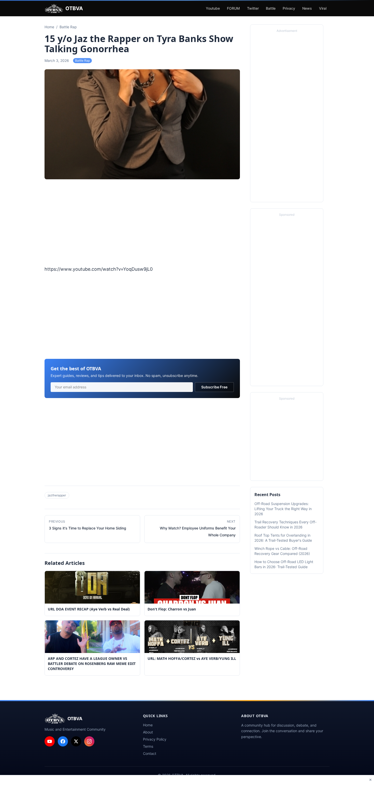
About (148, 732)
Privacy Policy (154, 739)
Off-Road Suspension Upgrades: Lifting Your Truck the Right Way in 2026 (283, 508)
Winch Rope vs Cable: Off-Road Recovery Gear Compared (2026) (282, 551)
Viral (322, 8)
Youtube (213, 8)
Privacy (289, 8)
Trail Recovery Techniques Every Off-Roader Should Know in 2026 (285, 524)
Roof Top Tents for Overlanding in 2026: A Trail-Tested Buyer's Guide (283, 537)
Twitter (253, 8)
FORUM (233, 8)
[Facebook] (63, 741)
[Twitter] (76, 741)
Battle (271, 8)
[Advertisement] (142, 223)
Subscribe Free (214, 387)
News (307, 8)
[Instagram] (89, 741)
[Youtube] (50, 741)
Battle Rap (82, 60)
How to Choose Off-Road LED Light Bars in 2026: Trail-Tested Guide (283, 564)
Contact (149, 753)
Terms (148, 746)
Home (148, 725)
